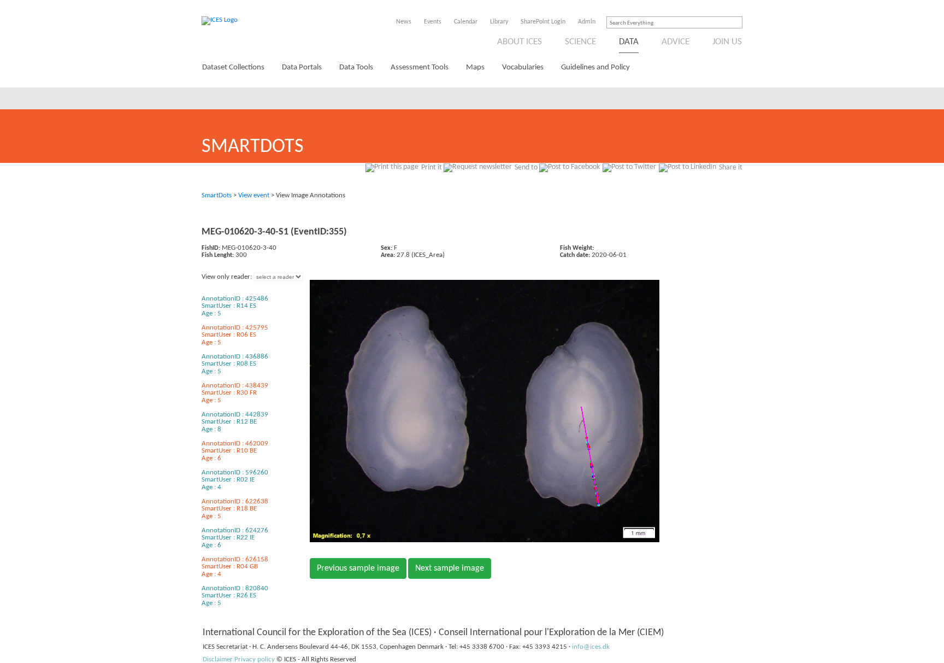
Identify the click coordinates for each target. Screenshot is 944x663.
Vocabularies (523, 67)
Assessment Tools (420, 67)
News (403, 22)
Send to (526, 167)
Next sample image (449, 568)
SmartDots (217, 195)
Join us (727, 41)
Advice (675, 41)
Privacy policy (254, 659)
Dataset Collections (233, 67)
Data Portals (302, 67)
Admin (586, 22)
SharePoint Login (543, 22)
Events (432, 22)
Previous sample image (358, 568)
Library (499, 22)
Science (580, 41)
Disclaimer (218, 659)
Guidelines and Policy (595, 67)
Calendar (465, 22)
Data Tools (356, 67)
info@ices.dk (591, 646)
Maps (475, 67)
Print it (431, 167)
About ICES (519, 41)
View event (253, 195)
